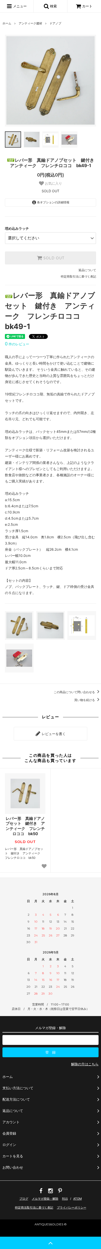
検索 (53, 6)
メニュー (19, 6)
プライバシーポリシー (71, 1207)
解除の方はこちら (85, 1064)
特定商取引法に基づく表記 (78, 276)
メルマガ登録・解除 (45, 1198)
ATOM (77, 1198)
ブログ (23, 1198)
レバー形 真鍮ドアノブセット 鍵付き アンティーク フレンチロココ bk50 (25, 826)
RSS (65, 1198)
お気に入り (53, 183)
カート (87, 6)
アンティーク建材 (30, 23)
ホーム (6, 23)
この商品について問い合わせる (75, 692)
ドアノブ (55, 23)
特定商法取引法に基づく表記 (34, 1207)
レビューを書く (53, 734)
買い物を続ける (85, 700)
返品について (87, 270)
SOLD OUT (53, 258)
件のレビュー (17, 344)
